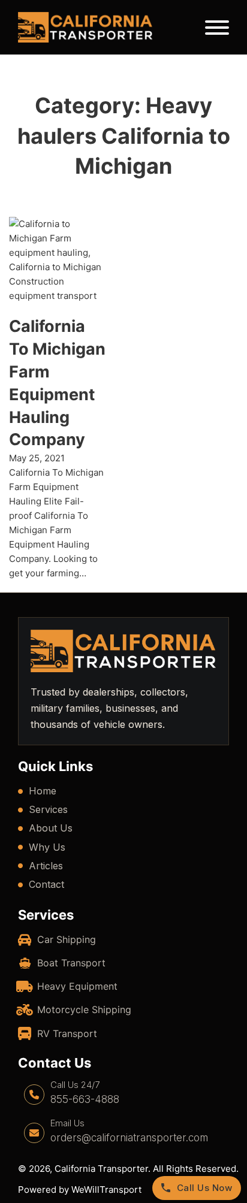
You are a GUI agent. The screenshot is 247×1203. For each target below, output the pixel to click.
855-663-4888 (84, 1099)
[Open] (217, 27)
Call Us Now (205, 1187)
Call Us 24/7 (75, 1084)
